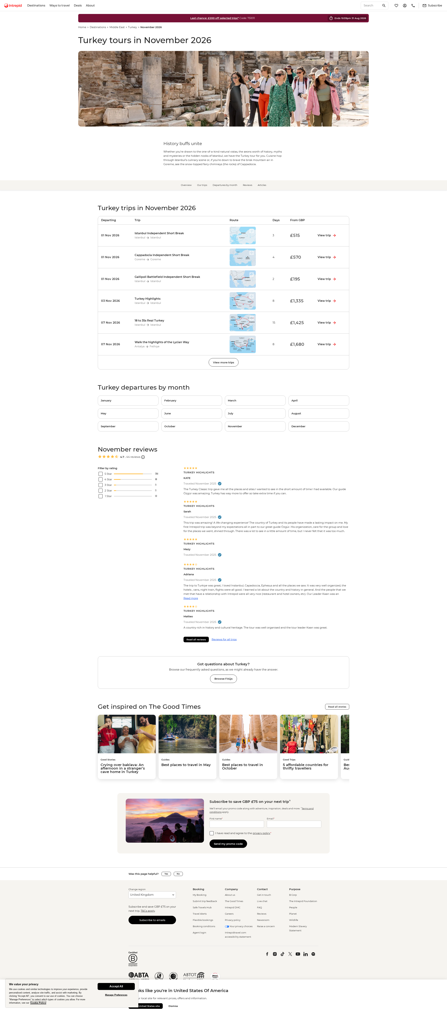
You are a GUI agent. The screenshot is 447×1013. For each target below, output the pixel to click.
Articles (262, 185)
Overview (186, 185)
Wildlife (293, 920)
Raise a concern (266, 926)
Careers (229, 913)
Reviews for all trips (224, 639)
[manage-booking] (405, 5)
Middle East (117, 27)
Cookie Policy (38, 1002)
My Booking (199, 894)
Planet (293, 913)
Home (82, 27)
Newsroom (263, 920)
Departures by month (225, 185)
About (90, 5)
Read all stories (337, 706)
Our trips (202, 185)
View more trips (223, 362)
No (178, 873)
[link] (128, 400)
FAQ (259, 907)
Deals (78, 5)
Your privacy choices (240, 926)
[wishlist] (396, 5)
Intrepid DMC (232, 907)
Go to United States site (145, 1006)
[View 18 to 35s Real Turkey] (114, 323)
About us (230, 894)
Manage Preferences (116, 995)
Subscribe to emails (152, 920)
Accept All (116, 986)
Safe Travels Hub (202, 907)
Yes (166, 873)
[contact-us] (413, 5)
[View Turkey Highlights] (114, 301)
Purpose (294, 889)
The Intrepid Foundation (303, 901)
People (293, 907)
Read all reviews (196, 639)
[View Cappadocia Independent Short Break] (114, 257)
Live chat (262, 901)
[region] (72, 993)
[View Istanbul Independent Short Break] (114, 235)
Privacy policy (232, 920)
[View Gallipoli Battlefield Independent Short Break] (114, 279)
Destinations (36, 5)
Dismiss (173, 1006)
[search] (370, 5)
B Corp (293, 894)
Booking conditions (204, 926)
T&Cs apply (148, 910)
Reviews (247, 185)
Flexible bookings (203, 920)
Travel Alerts (200, 913)
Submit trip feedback (205, 901)
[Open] (143, 457)
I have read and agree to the (243, 833)
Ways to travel (59, 5)
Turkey (132, 27)
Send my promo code (228, 843)
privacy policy (261, 833)
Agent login (199, 932)
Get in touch (264, 894)
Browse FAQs (223, 678)
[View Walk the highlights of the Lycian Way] (114, 344)
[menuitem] (13, 5)
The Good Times (234, 901)
